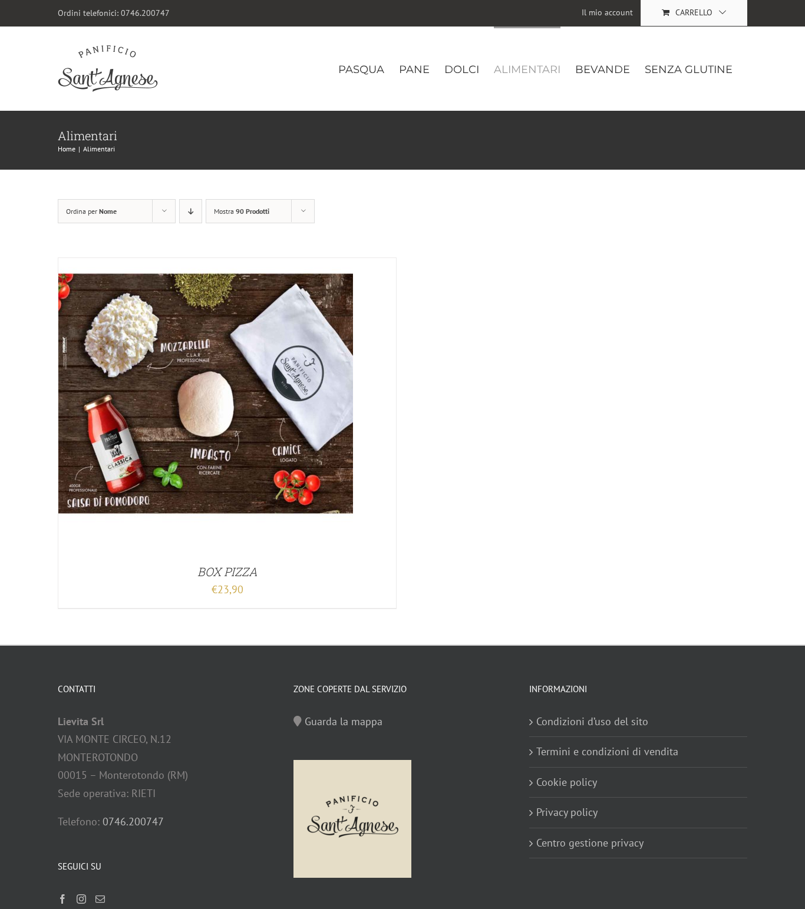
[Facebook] (62, 899)
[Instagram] (81, 899)
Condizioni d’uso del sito (592, 721)
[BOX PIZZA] (205, 266)
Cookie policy (566, 782)
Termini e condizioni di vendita (607, 751)
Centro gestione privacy (590, 842)
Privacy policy (567, 812)
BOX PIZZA (227, 571)
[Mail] (100, 899)
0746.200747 (145, 13)
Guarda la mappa (343, 721)
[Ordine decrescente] (190, 211)
